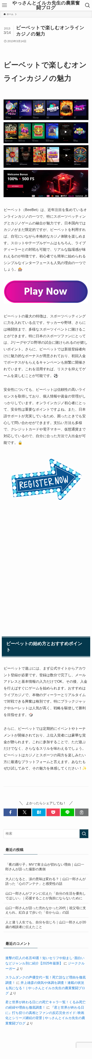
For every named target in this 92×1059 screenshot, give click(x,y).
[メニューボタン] (4, 5)
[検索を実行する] (83, 833)
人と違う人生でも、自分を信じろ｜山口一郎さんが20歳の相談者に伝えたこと (45, 924)
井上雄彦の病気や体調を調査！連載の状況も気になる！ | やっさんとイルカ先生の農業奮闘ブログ (45, 988)
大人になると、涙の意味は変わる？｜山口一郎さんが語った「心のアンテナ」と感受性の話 (45, 881)
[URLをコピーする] (81, 812)
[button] (10, 812)
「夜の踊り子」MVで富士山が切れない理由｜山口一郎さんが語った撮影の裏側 (44, 867)
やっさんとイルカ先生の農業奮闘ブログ (46, 5)
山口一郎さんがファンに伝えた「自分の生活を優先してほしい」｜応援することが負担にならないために (45, 896)
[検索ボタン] (87, 5)
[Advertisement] (46, 572)
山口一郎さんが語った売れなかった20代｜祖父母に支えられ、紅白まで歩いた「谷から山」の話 (45, 910)
